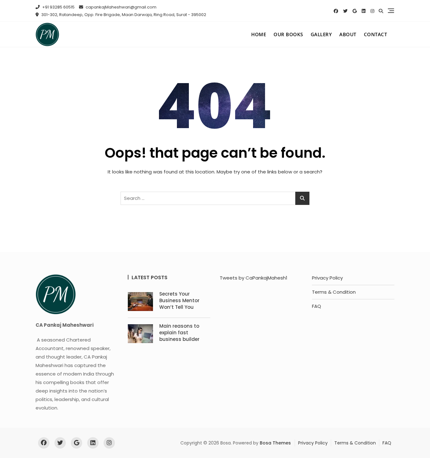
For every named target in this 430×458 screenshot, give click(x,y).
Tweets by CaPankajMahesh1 (253, 277)
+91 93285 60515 (58, 7)
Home (258, 34)
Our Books (288, 34)
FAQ (316, 306)
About (347, 34)
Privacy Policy (327, 277)
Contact (375, 34)
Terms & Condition (334, 292)
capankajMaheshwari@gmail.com (120, 7)
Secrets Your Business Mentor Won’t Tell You (179, 300)
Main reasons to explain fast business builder (179, 332)
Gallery (321, 34)
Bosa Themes (275, 443)
